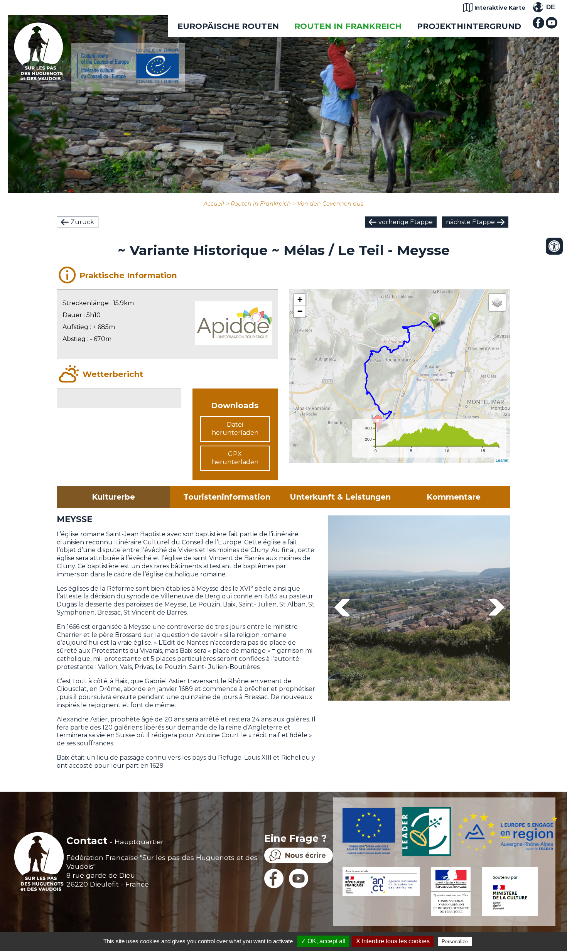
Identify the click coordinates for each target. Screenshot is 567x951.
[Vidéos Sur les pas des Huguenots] (551, 26)
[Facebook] (538, 26)
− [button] (299, 311)
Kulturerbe (113, 497)
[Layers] (497, 302)
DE (550, 7)
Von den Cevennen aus (330, 203)
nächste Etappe (470, 222)
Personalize (455, 941)
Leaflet (502, 460)
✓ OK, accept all (323, 941)
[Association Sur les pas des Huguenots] (39, 78)
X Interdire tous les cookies (393, 941)
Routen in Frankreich (348, 26)
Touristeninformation (226, 497)
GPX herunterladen (235, 458)
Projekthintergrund (469, 26)
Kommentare (454, 497)
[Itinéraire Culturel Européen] (128, 81)
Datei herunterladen (235, 428)
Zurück (82, 222)
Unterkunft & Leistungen (340, 497)
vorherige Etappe (405, 222)
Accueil (214, 203)
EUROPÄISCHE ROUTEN (228, 26)
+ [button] (299, 299)
